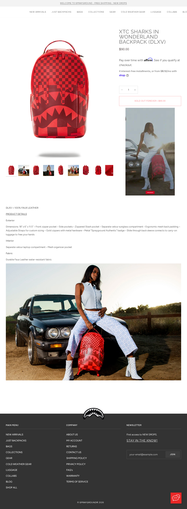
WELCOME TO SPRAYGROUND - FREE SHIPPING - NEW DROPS (93, 3)
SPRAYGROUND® (89, 503)
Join (172, 454)
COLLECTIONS (14, 452)
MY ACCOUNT (74, 440)
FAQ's (69, 469)
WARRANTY (72, 475)
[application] (176, 498)
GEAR (9, 458)
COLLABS (11, 475)
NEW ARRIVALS (14, 434)
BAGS (9, 446)
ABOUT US (72, 434)
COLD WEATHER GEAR (18, 464)
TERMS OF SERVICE (77, 481)
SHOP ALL (11, 487)
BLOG (9, 481)
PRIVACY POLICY (75, 464)
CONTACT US (73, 452)
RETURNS (71, 446)
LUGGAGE (11, 469)
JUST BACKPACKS (16, 440)
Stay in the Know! (142, 440)
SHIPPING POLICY (76, 458)
